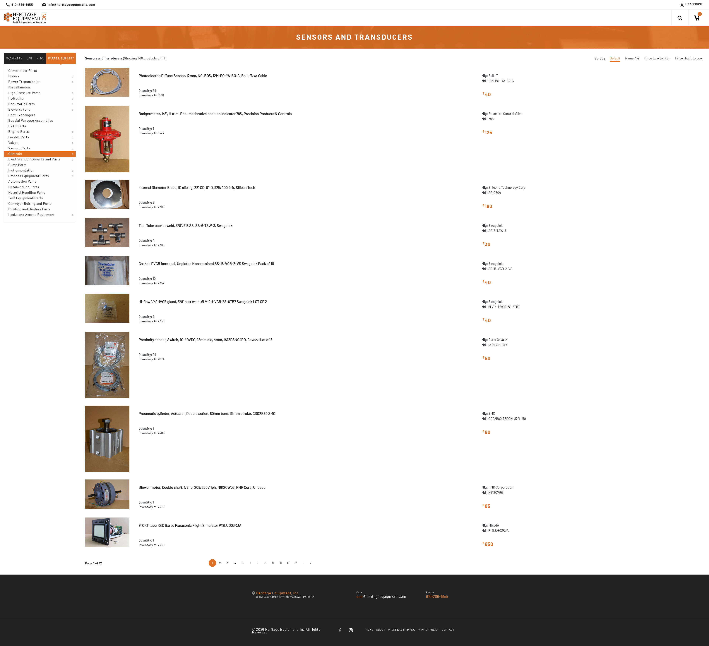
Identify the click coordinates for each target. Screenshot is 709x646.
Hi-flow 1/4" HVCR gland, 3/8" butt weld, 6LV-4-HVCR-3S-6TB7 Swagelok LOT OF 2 (203, 302)
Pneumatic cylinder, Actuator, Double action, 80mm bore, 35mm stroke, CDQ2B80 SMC (207, 414)
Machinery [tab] (14, 58)
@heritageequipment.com (381, 597)
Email (360, 592)
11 (288, 563)
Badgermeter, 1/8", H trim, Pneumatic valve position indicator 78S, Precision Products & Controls (215, 114)
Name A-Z (632, 58)
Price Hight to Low (689, 58)
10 (280, 563)
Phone (430, 592)
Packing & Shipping (401, 629)
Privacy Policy (428, 629)
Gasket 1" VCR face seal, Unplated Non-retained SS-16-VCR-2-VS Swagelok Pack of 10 (206, 264)
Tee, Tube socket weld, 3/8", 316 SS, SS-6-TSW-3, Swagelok (185, 226)
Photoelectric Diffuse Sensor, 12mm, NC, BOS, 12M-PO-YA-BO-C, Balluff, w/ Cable (203, 76)
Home (369, 629)
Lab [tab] (29, 58)
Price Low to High (657, 58)
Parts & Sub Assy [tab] (61, 58)
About (380, 629)
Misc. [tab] (40, 58)
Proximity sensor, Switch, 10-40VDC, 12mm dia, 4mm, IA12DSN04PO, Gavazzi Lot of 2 (205, 340)
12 (295, 563)
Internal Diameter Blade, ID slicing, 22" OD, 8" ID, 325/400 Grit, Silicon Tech (197, 188)
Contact (448, 629)
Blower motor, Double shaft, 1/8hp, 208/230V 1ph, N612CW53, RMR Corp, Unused (202, 487)
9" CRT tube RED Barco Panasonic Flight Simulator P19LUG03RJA (190, 525)
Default (615, 58)
